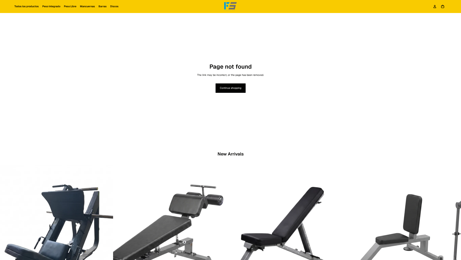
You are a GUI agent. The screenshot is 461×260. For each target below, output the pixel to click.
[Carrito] (443, 6)
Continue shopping (230, 88)
